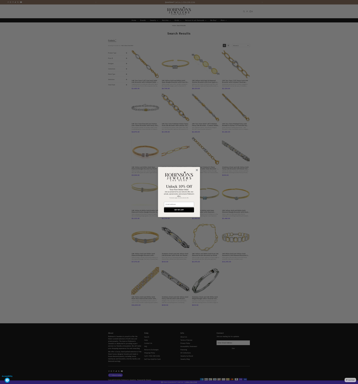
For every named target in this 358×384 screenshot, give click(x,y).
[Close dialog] (197, 170)
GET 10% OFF (179, 210)
